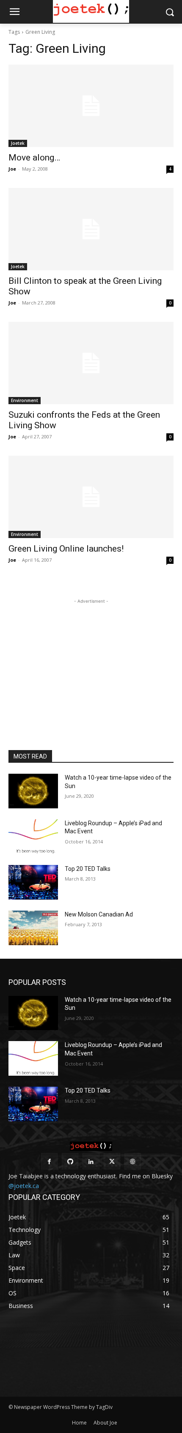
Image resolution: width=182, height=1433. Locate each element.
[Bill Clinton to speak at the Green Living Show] (91, 229)
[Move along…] (91, 106)
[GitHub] (70, 1161)
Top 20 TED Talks (87, 868)
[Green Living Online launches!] (91, 497)
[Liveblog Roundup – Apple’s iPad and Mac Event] (33, 836)
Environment (24, 400)
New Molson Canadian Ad (99, 914)
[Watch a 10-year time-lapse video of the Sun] (33, 791)
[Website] (132, 1161)
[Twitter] (112, 1161)
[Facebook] (49, 1161)
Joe (12, 169)
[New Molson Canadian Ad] (33, 928)
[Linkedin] (91, 1161)
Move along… (34, 157)
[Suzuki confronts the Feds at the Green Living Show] (91, 363)
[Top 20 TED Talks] (33, 882)
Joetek (18, 143)
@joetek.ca (23, 1186)
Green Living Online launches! (66, 549)
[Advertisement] (91, 658)
